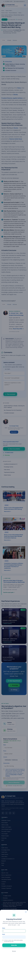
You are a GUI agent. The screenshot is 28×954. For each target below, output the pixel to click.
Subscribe (14, 945)
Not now (14, 951)
